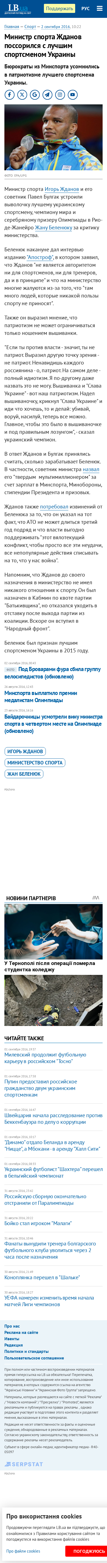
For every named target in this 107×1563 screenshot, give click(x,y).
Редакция (13, 1345)
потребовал (54, 506)
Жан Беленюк (24, 774)
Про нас (12, 1326)
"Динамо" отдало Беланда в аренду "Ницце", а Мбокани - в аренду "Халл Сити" (52, 1145)
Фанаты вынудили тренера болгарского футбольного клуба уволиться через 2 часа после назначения (50, 1250)
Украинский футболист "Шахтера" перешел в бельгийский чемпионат (53, 1172)
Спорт (30, 26)
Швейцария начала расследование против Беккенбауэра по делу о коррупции (53, 1118)
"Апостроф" (40, 257)
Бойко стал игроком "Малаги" (38, 1223)
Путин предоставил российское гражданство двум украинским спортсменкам (40, 1088)
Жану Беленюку (53, 227)
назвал (91, 469)
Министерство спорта (35, 763)
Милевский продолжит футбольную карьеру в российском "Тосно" (45, 1058)
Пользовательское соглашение (34, 1358)
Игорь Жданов (62, 189)
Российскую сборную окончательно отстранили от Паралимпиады (45, 1199)
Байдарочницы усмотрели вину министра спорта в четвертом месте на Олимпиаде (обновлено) (53, 724)
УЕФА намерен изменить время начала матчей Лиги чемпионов (49, 1301)
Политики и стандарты (26, 1351)
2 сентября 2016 (55, 26)
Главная (11, 26)
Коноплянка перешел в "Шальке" (42, 1277)
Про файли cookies (23, 1551)
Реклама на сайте (21, 1332)
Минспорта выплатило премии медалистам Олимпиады (40, 696)
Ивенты (11, 1338)
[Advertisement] (53, 834)
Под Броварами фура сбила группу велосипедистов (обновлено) (52, 672)
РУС (85, 8)
